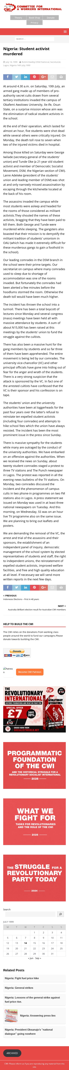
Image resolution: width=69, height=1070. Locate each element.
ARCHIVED (12, 1053)
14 (25, 943)
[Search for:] (34, 38)
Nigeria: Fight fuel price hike (22, 978)
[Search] (60, 914)
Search (7, 909)
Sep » (38, 958)
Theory (18, 17)
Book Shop (34, 17)
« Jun (30, 958)
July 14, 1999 (11, 62)
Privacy (34, 22)
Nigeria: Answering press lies (38, 1015)
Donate (51, 17)
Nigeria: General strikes (19, 988)
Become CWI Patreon (29, 671)
